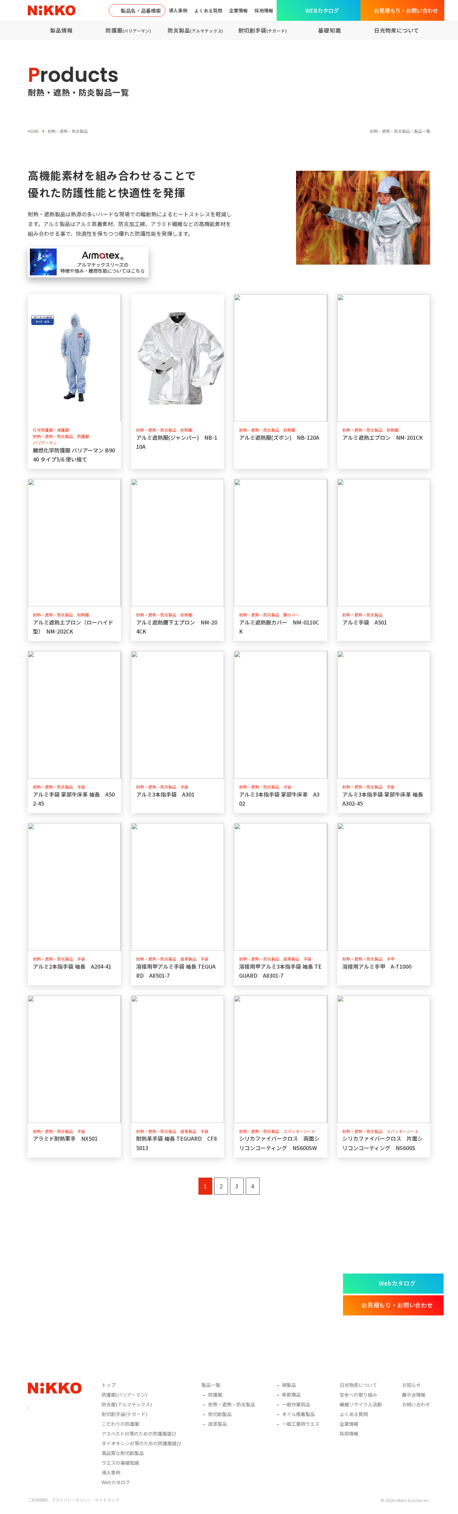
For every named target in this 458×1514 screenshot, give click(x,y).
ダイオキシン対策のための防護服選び (141, 1443)
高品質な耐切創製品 (123, 1453)
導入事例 (178, 10)
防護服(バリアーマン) (124, 1394)
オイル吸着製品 (298, 1414)
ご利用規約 (38, 1500)
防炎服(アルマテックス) (127, 1404)
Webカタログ (397, 1283)
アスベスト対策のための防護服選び (139, 1433)
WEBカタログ (322, 10)
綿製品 (289, 1385)
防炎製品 (195, 30)
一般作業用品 (296, 1404)
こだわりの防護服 (120, 1423)
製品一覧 (211, 1385)
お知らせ (411, 1385)
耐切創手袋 (262, 30)
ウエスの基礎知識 (120, 1462)
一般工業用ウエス (301, 1423)
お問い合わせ (416, 1404)
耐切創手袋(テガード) (124, 1414)
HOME (33, 131)
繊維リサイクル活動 (361, 1404)
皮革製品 (217, 1423)
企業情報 (238, 10)
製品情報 (61, 30)
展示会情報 (413, 1394)
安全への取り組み (358, 1394)
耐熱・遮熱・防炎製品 (231, 1404)
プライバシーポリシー (71, 1500)
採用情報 (263, 10)
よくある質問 (208, 10)
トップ (109, 1385)
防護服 (128, 30)
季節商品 (291, 1394)
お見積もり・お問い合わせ (406, 10)
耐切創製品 (220, 1414)
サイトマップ (107, 1500)
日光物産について (396, 30)
